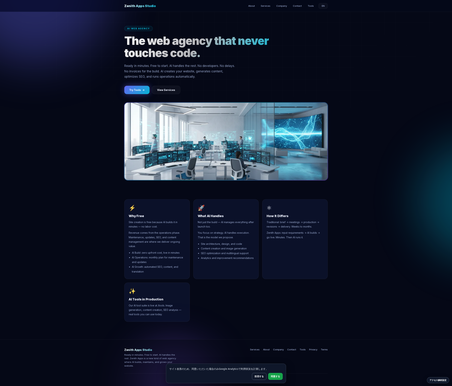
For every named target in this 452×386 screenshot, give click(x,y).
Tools (311, 5)
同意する (275, 376)
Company (281, 5)
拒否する (259, 376)
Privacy (313, 349)
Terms (324, 349)
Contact (297, 5)
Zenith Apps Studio (140, 6)
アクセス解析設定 (438, 380)
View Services (166, 89)
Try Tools (137, 89)
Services (265, 5)
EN (323, 6)
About (251, 5)
